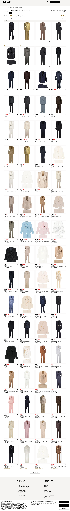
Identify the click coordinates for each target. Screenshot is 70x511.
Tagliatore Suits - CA (20, 482)
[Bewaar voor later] (18, 41)
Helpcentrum (46, 481)
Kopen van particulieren (47, 496)
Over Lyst (45, 482)
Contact (45, 490)
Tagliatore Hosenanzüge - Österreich (23, 486)
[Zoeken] (22, 1)
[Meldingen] (43, 2)
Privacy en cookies (47, 492)
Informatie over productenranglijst (49, 495)
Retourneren (46, 485)
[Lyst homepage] (7, 2)
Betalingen (45, 486)
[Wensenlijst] (47, 2)
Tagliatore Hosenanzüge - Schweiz (22, 487)
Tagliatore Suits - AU (20, 481)
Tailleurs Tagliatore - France (21, 491)
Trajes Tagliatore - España (21, 490)
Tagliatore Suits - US (20, 485)
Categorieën (46, 497)
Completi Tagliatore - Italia (21, 492)
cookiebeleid (23, 508)
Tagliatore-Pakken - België (21, 495)
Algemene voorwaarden (47, 491)
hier (58, 20)
